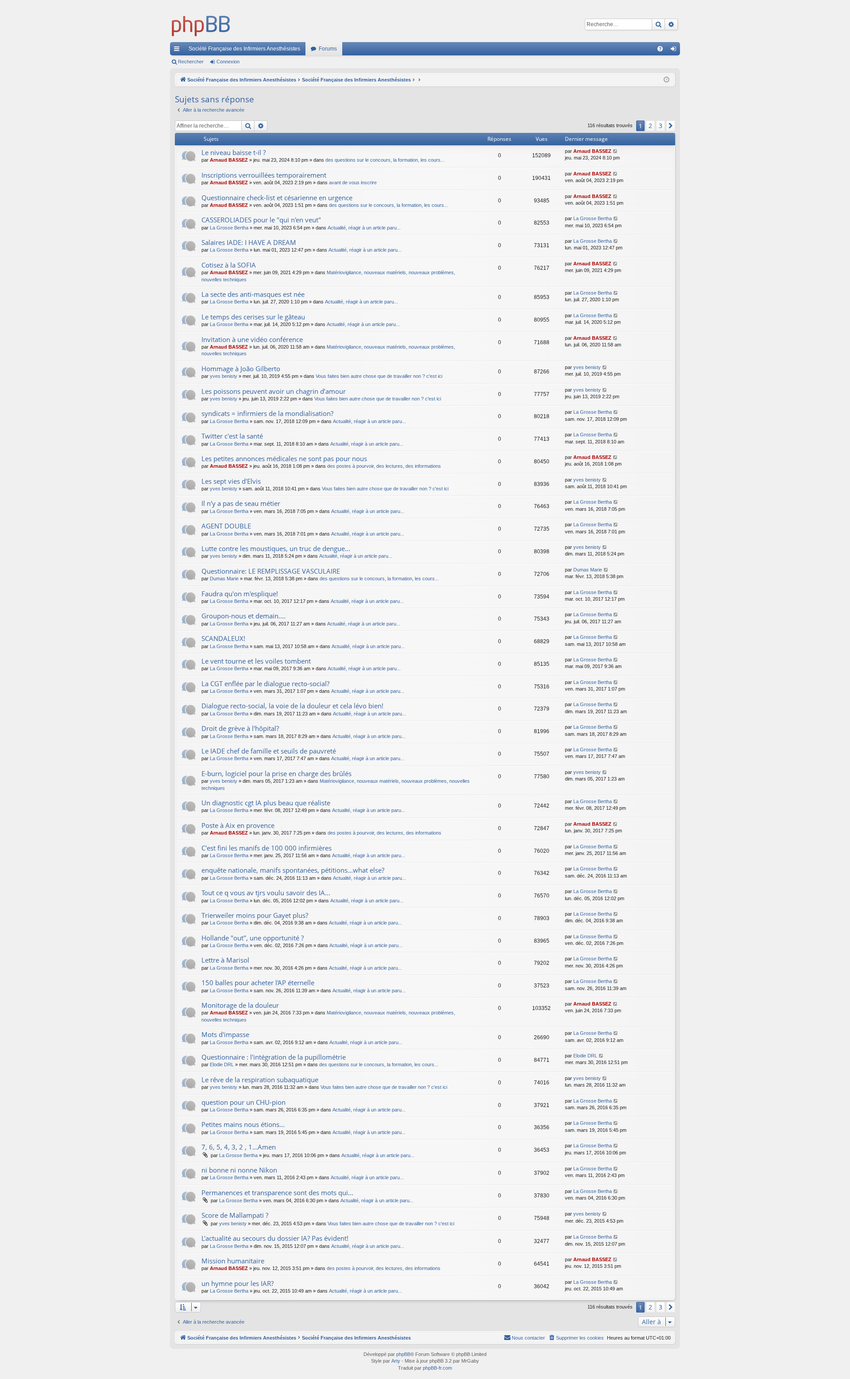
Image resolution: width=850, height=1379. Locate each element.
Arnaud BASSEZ (229, 160)
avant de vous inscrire (353, 182)
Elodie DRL (222, 1064)
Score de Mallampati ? (234, 1215)
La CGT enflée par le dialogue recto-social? (265, 683)
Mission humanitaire (232, 1260)
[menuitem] (660, 48)
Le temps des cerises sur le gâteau (253, 316)
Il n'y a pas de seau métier (240, 503)
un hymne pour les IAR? (237, 1283)
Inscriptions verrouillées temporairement (263, 175)
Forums (328, 49)
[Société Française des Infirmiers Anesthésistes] (201, 24)
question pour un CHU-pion (243, 1102)
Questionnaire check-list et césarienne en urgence (276, 197)
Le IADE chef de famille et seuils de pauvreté (268, 750)
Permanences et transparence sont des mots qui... (277, 1192)
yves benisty (223, 376)
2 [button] (650, 125)
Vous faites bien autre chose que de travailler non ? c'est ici (379, 376)
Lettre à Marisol (225, 960)
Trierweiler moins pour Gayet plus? (254, 915)
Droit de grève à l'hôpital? (240, 728)
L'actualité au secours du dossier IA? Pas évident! (274, 1238)
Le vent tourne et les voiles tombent (256, 660)
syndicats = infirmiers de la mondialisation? (267, 413)
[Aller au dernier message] (615, 151)
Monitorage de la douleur (240, 1005)
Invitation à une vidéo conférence (252, 339)
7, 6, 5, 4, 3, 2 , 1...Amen (238, 1146)
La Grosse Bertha (229, 227)
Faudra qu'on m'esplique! (239, 593)
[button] (670, 125)
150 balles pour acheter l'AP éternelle (257, 982)
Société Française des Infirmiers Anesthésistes (244, 49)
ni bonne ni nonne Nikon (239, 1169)
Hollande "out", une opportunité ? (252, 937)
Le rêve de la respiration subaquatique (259, 1079)
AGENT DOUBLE (226, 525)
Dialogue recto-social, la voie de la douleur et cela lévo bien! (292, 705)
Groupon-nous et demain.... (243, 615)
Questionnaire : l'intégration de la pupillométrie (273, 1057)
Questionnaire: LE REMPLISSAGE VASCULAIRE (270, 571)
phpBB (403, 1354)
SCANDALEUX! (223, 638)
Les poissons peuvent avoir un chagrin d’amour (273, 391)
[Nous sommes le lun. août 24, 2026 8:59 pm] (666, 80)
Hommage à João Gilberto (240, 368)
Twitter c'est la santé (232, 435)
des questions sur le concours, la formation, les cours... (384, 160)
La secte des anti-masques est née (253, 294)
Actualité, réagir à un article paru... (364, 227)
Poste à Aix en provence (237, 825)
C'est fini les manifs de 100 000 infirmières (266, 847)
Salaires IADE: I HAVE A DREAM (248, 242)
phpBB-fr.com (437, 1368)
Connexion (228, 61)
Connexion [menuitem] (675, 50)
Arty (395, 1360)
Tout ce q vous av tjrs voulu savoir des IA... (265, 892)
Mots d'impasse (225, 1034)
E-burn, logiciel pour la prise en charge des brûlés (276, 773)
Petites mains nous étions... (243, 1124)
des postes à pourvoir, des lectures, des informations (384, 466)
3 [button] (660, 125)
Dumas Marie (224, 578)
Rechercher (191, 61)
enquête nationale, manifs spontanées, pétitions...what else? (292, 870)
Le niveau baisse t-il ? (233, 152)
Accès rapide (178, 50)
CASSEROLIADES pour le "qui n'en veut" (261, 219)
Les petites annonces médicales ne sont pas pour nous (284, 458)
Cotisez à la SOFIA (228, 264)
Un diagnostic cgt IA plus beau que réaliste (265, 802)
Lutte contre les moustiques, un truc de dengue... (275, 548)
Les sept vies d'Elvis (231, 481)
